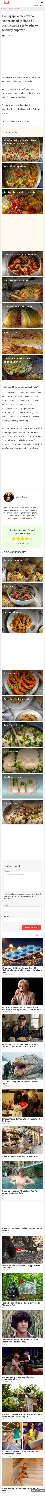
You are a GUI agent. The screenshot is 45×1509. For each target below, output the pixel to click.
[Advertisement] (22, 54)
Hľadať (36, 5)
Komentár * (8, 871)
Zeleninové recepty (13, 9)
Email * (6, 916)
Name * (6, 905)
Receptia (3, 9)
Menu (41, 5)
